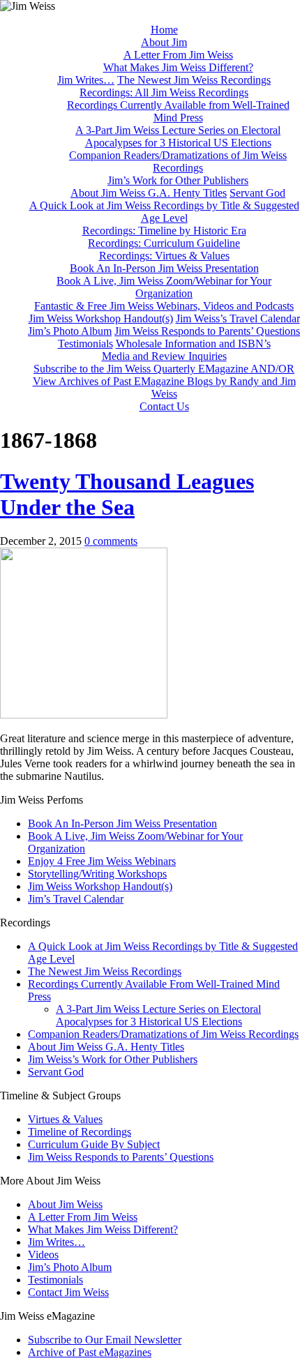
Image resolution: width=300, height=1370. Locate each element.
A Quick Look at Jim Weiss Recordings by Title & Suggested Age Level (164, 212)
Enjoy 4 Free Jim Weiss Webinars (102, 861)
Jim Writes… (85, 80)
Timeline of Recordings (79, 1132)
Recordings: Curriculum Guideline (164, 243)
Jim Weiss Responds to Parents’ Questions (207, 331)
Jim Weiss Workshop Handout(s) (101, 318)
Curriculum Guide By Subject (94, 1144)
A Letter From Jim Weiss (178, 55)
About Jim (164, 42)
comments (110, 541)
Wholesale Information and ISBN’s (193, 343)
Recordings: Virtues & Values (164, 256)
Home (164, 30)
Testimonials (85, 343)
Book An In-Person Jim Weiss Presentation (164, 268)
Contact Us (164, 406)
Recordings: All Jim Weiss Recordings (164, 92)
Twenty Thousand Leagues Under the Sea (127, 494)
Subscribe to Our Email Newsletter (104, 1340)
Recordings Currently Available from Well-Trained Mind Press (178, 111)
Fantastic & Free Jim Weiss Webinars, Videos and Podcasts (164, 306)
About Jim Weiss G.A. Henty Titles (148, 193)
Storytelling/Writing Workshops (97, 874)
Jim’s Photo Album (70, 331)
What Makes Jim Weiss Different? (178, 67)
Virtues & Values (65, 1119)
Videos (43, 1254)
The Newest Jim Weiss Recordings (194, 80)
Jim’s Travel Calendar (75, 899)
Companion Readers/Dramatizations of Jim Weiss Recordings (178, 161)
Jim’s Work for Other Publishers (177, 180)
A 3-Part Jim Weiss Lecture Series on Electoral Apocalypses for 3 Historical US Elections (177, 136)
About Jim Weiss (65, 1204)
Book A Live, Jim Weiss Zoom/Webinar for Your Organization (164, 287)
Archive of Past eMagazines (89, 1352)
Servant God (257, 193)
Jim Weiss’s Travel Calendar (238, 318)
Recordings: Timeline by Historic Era (164, 230)
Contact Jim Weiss (68, 1292)
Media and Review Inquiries (164, 356)
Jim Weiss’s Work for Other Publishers (112, 1059)
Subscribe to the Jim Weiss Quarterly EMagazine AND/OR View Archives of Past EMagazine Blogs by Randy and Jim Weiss (164, 381)
